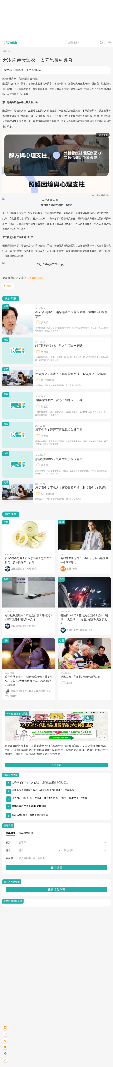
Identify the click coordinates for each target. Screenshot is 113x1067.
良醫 (4, 51)
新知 (9, 51)
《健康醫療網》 (35, 277)
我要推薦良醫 (56, 889)
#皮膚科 (8, 286)
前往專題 (56, 765)
